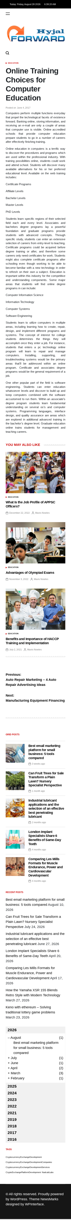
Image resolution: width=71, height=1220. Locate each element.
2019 (12, 1119)
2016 (12, 1139)
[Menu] (8, 13)
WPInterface (34, 1204)
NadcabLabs (48, 1172)
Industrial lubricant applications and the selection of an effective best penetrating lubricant (46, 808)
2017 (12, 1132)
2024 (12, 1093)
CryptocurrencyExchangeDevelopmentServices (28, 1167)
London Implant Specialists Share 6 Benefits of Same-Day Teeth (44, 838)
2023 (12, 1099)
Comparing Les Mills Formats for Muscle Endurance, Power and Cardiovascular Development (45, 867)
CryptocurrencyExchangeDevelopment (24, 1157)
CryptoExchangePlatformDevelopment (23, 1172)
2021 (12, 1113)
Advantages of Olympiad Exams (30, 573)
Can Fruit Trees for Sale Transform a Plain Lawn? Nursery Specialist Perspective (46, 779)
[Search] (7, 53)
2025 (12, 1086)
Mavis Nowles (42, 513)
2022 (12, 1106)
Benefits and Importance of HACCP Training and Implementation (32, 641)
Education (13, 63)
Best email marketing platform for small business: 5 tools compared (44, 752)
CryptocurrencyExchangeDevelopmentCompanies (29, 1162)
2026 (12, 1030)
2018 (12, 1126)
